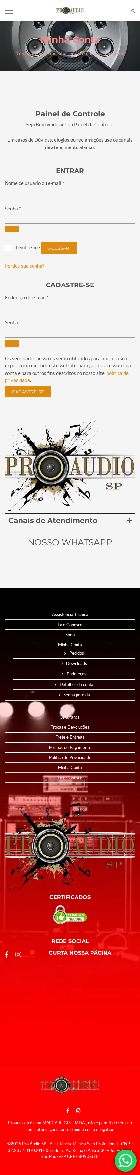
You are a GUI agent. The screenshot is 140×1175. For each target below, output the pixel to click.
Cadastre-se (28, 391)
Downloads (76, 663)
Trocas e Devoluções (70, 727)
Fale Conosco (70, 624)
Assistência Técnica (70, 614)
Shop (70, 634)
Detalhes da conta (76, 684)
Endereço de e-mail (27, 297)
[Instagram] (77, 1110)
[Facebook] (68, 1110)
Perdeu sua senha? (24, 266)
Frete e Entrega (70, 737)
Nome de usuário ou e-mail (34, 183)
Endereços (76, 673)
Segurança (70, 716)
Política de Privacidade (70, 757)
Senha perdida (76, 694)
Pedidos (76, 653)
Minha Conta (70, 644)
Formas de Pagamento (70, 747)
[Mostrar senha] (12, 229)
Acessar (58, 248)
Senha (13, 208)
